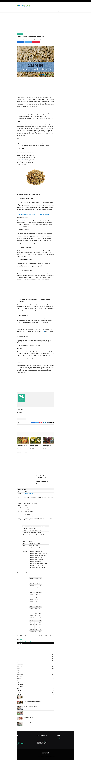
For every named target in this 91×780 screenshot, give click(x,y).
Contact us (19, 741)
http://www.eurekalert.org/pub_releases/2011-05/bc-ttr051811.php (33, 214)
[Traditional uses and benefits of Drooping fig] (48, 440)
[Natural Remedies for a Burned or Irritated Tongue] (20, 702)
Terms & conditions (20, 743)
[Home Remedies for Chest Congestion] (20, 713)
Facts (18, 656)
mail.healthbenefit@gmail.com (42, 741)
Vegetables (19, 692)
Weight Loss (40, 11)
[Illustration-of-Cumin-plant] (35, 177)
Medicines (18, 670)
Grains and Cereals (20, 664)
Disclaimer (19, 744)
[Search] (73, 11)
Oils (17, 680)
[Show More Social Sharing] (41, 42)
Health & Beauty (19, 666)
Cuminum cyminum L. (29, 493)
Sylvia (19, 39)
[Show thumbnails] (35, 189)
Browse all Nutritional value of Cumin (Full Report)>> (26, 641)
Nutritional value (19, 676)
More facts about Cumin (23, 521)
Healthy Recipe (59, 11)
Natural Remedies (20, 674)
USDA (21, 639)
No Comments (37, 39)
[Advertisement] (45, 21)
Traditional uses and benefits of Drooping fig (48, 446)
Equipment (19, 652)
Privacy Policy (19, 742)
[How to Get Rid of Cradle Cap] (20, 718)
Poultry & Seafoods (20, 684)
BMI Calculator (66, 11)
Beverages (19, 646)
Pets (18, 682)
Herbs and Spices (20, 668)
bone (43, 331)
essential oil (22, 221)
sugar (23, 159)
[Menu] (17, 11)
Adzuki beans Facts (30, 428)
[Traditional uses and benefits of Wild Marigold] (35, 440)
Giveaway (18, 662)
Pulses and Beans (20, 686)
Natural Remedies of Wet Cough (29, 722)
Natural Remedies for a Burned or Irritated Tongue (32, 701)
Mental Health (34, 11)
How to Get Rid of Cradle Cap (28, 717)
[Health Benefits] (23, 6)
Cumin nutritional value (42, 428)
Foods (18, 658)
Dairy (18, 648)
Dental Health (26, 11)
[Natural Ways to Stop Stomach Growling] (20, 708)
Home (21, 11)
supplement (19, 690)
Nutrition (52, 11)
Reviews (18, 688)
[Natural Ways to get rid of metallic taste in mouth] (20, 697)
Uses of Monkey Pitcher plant (22, 446)
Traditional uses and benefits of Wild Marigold (35, 446)
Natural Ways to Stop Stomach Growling (30, 706)
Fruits (18, 660)
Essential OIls (19, 654)
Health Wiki (47, 11)
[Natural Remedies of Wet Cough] (20, 724)
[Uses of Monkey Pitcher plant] (23, 440)
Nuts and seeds (19, 678)
